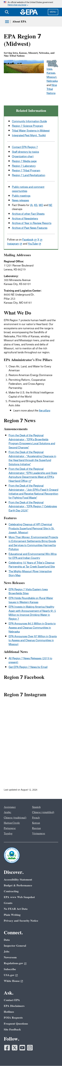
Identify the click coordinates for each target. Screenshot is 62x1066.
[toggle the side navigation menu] (7, 21)
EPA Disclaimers (14, 1006)
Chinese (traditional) (15, 818)
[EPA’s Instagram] (30, 1047)
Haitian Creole (12, 823)
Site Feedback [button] (12, 1029)
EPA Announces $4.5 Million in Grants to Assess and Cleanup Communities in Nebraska (32, 628)
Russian (36, 828)
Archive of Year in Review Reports (31, 223)
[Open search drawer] (7, 12)
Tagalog (8, 833)
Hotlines (9, 1011)
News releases (20, 200)
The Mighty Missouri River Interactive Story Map (30, 573)
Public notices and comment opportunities (28, 189)
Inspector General (15, 945)
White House (12, 981)
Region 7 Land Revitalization (28, 175)
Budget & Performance (18, 885)
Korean (36, 823)
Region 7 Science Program (27, 126)
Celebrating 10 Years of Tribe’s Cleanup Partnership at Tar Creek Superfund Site (32, 565)
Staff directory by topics (25, 152)
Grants (8, 903)
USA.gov (9, 975)
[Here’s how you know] (31, 4)
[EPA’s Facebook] (7, 1047)
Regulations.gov (13, 963)
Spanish (36, 807)
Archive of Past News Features (29, 228)
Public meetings (21, 196)
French (36, 818)
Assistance (10, 807)
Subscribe (10, 969)
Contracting (11, 891)
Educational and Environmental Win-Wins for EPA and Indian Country (33, 556)
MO (41, 205)
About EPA (19, 22)
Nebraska (52, 81)
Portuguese (10, 828)
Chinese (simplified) (43, 812)
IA (31, 205)
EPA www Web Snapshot (19, 897)
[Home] (28, 12)
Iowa (49, 69)
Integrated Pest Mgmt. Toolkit (29, 135)
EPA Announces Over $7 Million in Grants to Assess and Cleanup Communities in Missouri (33, 640)
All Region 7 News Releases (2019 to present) (30, 660)
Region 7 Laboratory (24, 166)
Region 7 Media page (24, 161)
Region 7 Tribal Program (26, 170)
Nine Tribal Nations (52, 89)
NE (50, 205)
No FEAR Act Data (16, 909)
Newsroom (10, 957)
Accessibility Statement (18, 879)
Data (7, 940)
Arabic (7, 812)
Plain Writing (12, 915)
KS (35, 205)
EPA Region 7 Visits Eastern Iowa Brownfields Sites (28, 591)
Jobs (6, 951)
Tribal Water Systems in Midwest (31, 131)
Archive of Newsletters (25, 219)
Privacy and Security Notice (21, 920)
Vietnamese (38, 833)
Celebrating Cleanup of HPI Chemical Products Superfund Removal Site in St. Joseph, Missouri (32, 528)
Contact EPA (12, 1000)
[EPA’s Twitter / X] (14, 1047)
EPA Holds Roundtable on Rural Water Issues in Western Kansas (31, 600)
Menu (53, 12)
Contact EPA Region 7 (25, 147)
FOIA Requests (13, 1017)
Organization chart (23, 156)
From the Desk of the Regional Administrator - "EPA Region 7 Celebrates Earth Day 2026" (33, 506)
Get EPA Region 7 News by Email (28, 667)
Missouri (51, 77)
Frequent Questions (16, 1023)
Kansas (51, 73)
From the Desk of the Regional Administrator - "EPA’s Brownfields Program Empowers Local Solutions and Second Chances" (32, 441)
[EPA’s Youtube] (22, 1047)
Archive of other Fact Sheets (28, 214)
